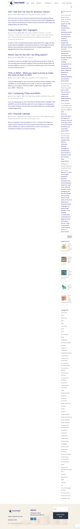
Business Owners (35, 14)
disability (63, 396)
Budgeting (64, 340)
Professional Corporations (14, 39)
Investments (64, 438)
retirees (49, 96)
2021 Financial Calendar (19, 113)
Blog (30, 14)
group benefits (65, 420)
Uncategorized (65, 498)
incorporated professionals (28, 37)
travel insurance (65, 495)
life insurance (65, 441)
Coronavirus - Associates (45, 33)
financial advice (65, 414)
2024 (62, 332)
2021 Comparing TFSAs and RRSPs (24, 93)
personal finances (45, 37)
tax (22, 39)
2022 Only (64, 326)
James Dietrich (13, 14)
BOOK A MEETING (67, 3)
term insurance (65, 493)
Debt (43, 35)
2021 (26, 14)
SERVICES (38, 3)
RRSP (33, 78)
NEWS (32, 3)
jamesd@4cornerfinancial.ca (15, 523)
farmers (63, 411)
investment (44, 96)
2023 (62, 329)
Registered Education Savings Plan (66, 469)
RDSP (42, 116)
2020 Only (64, 318)
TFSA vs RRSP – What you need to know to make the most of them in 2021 (30, 74)
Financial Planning (16, 37)
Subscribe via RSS (66, 12)
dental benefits (65, 393)
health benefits (65, 422)
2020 (62, 315)
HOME (27, 3)
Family (46, 35)
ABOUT (57, 3)
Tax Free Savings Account (41, 78)
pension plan (65, 446)
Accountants (64, 334)
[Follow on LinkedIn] (35, 519)
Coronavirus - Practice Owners (15, 35)
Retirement (18, 118)
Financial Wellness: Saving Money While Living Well (66, 86)
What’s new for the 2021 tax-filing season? (27, 54)
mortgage (64, 444)
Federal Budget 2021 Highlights (22, 30)
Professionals (65, 462)
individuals (38, 37)
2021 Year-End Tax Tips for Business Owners (29, 11)
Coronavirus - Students (30, 35)
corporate (43, 14)
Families (63, 406)
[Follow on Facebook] (31, 519)
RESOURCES (48, 3)
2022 (62, 323)
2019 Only (64, 312)
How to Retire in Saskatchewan (70, 287)
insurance (64, 433)
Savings (63, 482)
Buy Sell (63, 345)
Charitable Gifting (66, 353)
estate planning (65, 403)
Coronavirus (35, 33)
